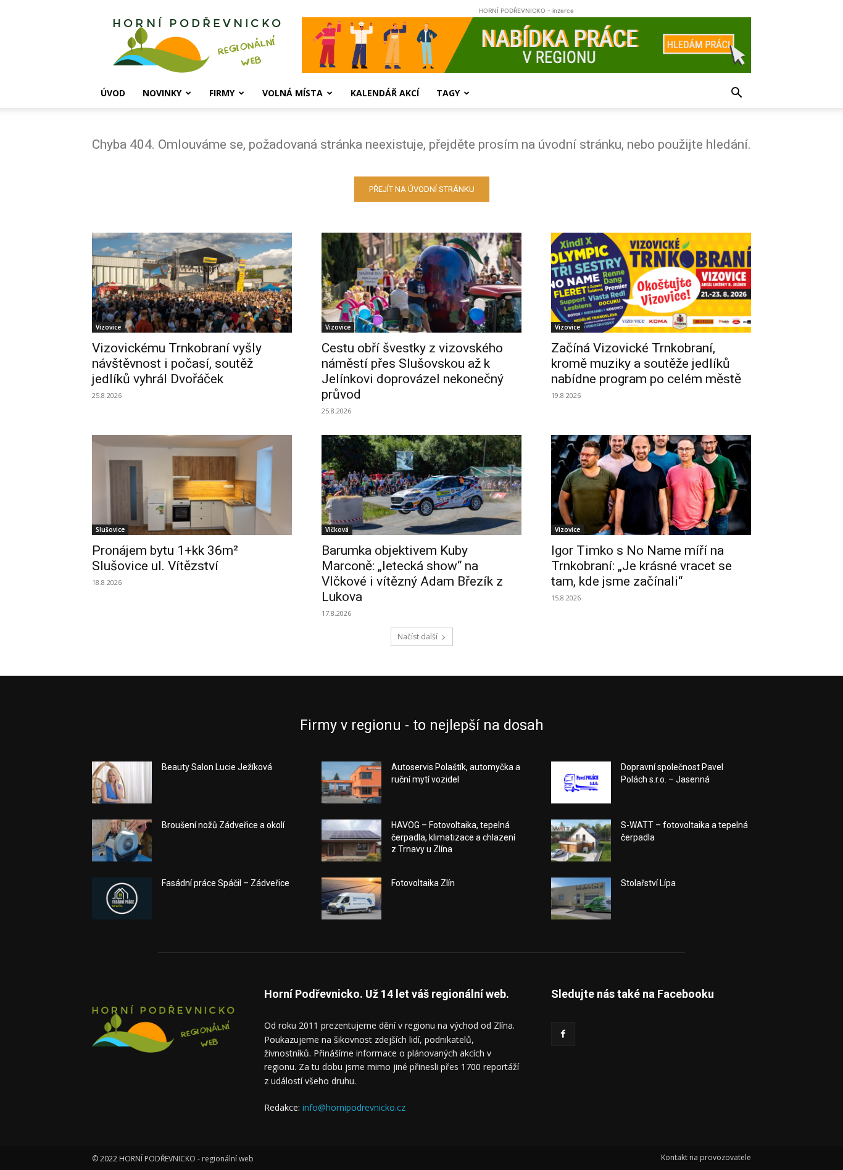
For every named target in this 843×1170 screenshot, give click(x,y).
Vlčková (337, 529)
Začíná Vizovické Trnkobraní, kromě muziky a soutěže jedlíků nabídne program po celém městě (646, 363)
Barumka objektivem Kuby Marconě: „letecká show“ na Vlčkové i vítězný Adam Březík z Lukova (412, 573)
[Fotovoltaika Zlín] (351, 898)
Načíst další (417, 636)
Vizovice (108, 327)
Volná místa (292, 93)
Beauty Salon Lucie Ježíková (217, 767)
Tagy (448, 93)
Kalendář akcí (385, 93)
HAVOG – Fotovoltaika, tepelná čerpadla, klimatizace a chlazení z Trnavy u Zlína (453, 837)
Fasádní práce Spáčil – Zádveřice (225, 883)
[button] (736, 94)
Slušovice (110, 529)
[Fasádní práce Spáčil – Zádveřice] (122, 898)
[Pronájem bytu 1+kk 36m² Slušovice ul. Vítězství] (192, 485)
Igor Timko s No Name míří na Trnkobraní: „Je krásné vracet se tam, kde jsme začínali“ (641, 566)
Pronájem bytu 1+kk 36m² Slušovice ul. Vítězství (165, 558)
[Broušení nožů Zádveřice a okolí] (122, 840)
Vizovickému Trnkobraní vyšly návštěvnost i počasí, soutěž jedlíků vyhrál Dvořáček (177, 363)
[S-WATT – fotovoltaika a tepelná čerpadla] (581, 840)
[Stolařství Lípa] (581, 898)
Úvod (113, 93)
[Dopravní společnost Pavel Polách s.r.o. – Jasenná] (581, 782)
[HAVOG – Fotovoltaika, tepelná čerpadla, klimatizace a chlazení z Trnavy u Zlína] (351, 840)
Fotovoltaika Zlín (423, 883)
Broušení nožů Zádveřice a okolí (223, 825)
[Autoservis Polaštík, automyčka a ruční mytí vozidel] (351, 782)
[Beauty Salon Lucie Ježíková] (122, 782)
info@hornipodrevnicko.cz (353, 1107)
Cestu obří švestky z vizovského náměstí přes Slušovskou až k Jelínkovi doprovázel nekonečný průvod (413, 371)
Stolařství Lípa (648, 883)
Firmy (222, 93)
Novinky (162, 93)
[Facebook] (563, 1034)
